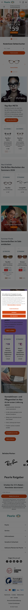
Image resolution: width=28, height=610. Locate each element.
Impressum (18, 304)
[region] (14, 305)
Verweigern (14, 312)
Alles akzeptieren (14, 315)
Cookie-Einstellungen (14, 308)
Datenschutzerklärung (11, 304)
